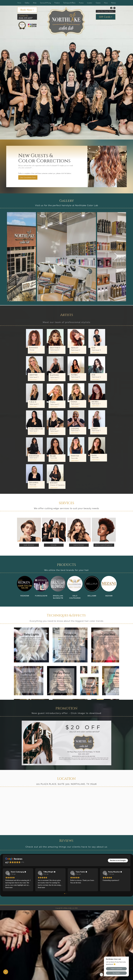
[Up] (5, 971)
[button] (105, 2)
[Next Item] (116, 257)
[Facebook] (111, 8)
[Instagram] (114, 8)
